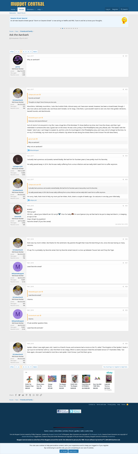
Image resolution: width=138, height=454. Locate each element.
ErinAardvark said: (33, 315)
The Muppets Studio (95, 434)
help (91, 431)
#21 (126, 56)
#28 (126, 286)
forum (71, 431)
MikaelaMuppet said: (34, 118)
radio (82, 431)
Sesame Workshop (27, 436)
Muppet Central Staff (55, 434)
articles (65, 431)
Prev (12, 51)
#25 (126, 206)
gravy (18, 67)
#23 (126, 156)
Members (30, 9)
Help (39, 9)
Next (34, 51)
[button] (16, 9)
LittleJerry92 (18, 166)
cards (87, 431)
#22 (126, 89)
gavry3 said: (32, 139)
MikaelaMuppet (18, 273)
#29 (126, 310)
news (51, 431)
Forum (21, 9)
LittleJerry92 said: (33, 94)
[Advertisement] (69, 44)
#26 (126, 239)
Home (13, 9)
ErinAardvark (15, 38)
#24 (126, 179)
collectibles (58, 431)
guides (77, 431)
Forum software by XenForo (102, 440)
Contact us (92, 404)
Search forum (21, 13)
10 (77, 28)
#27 (126, 263)
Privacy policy (112, 404)
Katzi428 (18, 216)
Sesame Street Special (19, 18)
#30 (126, 343)
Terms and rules (101, 404)
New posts (12, 13)
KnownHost (111, 436)
